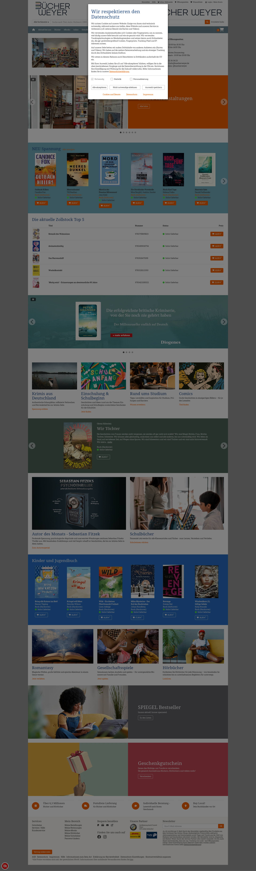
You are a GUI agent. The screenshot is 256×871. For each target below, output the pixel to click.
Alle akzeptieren (99, 87)
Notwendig (99, 79)
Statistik (117, 79)
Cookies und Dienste (111, 94)
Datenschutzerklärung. (119, 71)
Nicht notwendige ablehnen (125, 87)
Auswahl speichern (153, 87)
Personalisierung (139, 79)
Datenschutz (131, 94)
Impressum (148, 94)
